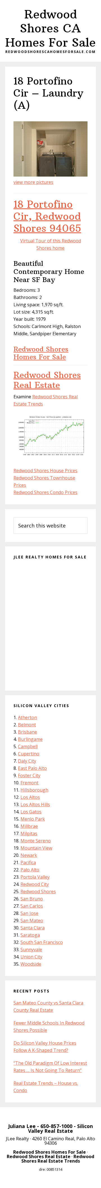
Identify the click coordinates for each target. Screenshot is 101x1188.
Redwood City (34, 884)
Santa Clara (32, 928)
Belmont (27, 725)
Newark (28, 855)
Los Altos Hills (35, 804)
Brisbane (27, 732)
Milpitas (28, 833)
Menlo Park (32, 819)
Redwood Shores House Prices (45, 471)
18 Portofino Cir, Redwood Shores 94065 (47, 216)
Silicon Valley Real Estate (60, 1128)
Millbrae (29, 826)
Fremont (29, 783)
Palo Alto (29, 870)
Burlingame (30, 739)
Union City (31, 957)
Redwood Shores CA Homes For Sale (50, 28)
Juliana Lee (22, 1126)
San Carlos (31, 906)
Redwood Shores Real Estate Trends (58, 1158)
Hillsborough (34, 790)
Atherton (27, 717)
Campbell (28, 746)
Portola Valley (35, 877)
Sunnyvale (31, 949)
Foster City (29, 775)
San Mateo (31, 920)
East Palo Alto (32, 768)
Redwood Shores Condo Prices (45, 492)
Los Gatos (31, 812)
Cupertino (28, 754)
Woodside (30, 964)
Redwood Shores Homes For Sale (40, 353)
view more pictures (33, 182)
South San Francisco (41, 942)
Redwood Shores (38, 891)
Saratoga (30, 935)
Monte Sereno (35, 841)
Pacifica (28, 862)
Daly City (27, 761)
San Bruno (31, 899)
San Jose (29, 913)
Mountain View (36, 848)
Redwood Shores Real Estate (47, 380)
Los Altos (30, 797)
